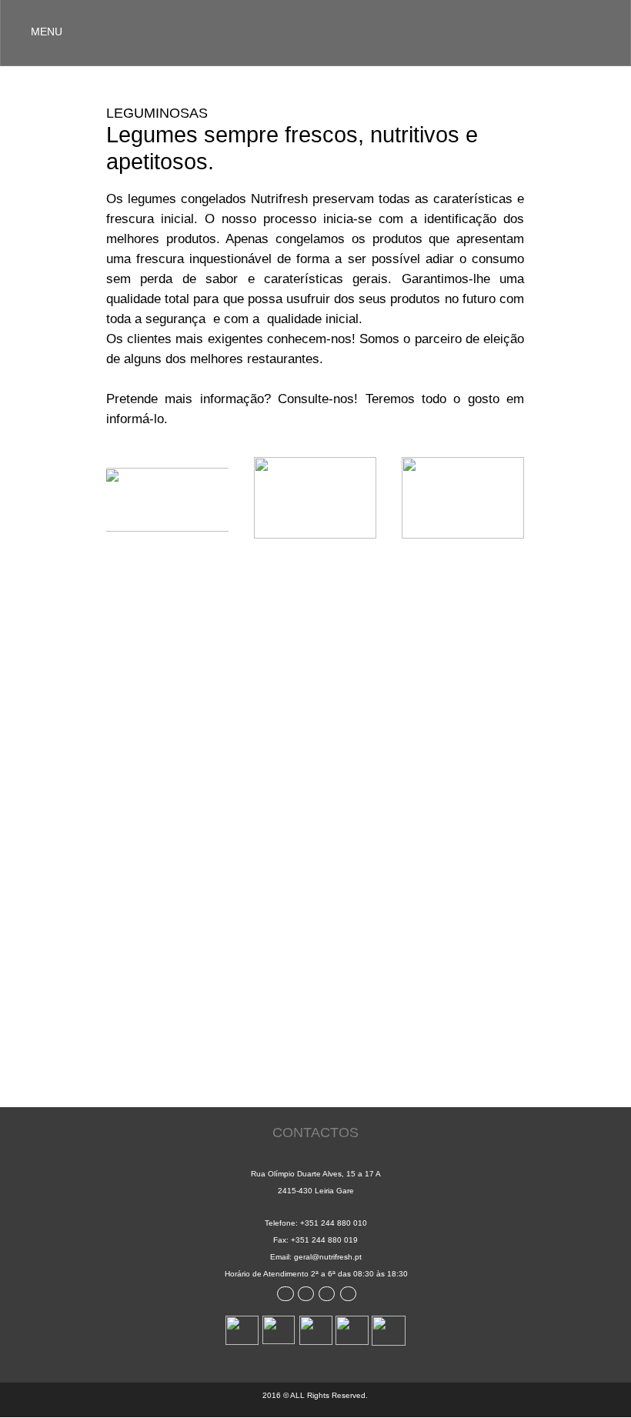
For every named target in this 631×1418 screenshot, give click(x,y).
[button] (315, 32)
